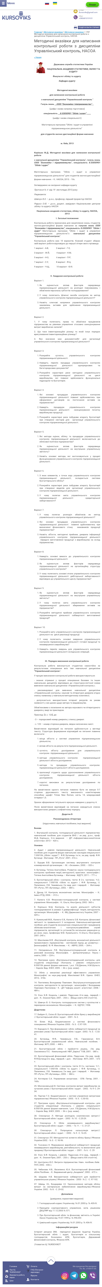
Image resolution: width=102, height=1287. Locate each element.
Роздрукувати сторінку (89, 27)
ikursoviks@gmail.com (88, 12)
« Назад (37, 57)
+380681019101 (86, 17)
